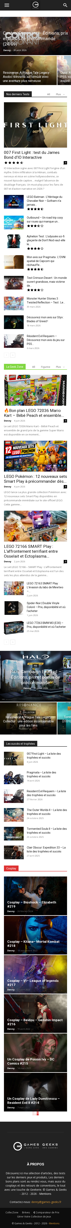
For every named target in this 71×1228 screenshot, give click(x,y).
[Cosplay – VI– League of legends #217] (35, 974)
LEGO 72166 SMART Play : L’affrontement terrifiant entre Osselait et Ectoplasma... (31, 551)
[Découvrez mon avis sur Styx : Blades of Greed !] (14, 322)
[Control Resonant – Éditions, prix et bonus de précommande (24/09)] (35, 38)
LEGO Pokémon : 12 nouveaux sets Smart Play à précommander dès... (35, 479)
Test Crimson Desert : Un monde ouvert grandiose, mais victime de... (47, 281)
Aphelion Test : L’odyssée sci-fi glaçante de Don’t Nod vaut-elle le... (46, 240)
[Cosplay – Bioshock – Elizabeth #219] (35, 895)
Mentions (45, 1193)
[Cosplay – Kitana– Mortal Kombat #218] (35, 935)
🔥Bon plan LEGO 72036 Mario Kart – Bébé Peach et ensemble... (34, 413)
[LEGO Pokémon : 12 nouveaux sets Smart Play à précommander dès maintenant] (35, 456)
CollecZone (12, 1212)
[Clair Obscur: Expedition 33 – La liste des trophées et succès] (14, 852)
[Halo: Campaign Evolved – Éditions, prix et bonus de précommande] (35, 676)
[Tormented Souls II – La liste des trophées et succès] (14, 833)
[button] (6, 5)
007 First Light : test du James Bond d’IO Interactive (32, 155)
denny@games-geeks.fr (46, 1202)
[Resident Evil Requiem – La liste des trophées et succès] (14, 796)
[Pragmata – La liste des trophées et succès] (14, 777)
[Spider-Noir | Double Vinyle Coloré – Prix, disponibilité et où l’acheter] (14, 608)
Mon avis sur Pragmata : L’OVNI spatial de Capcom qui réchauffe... (46, 261)
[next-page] (12, 355)
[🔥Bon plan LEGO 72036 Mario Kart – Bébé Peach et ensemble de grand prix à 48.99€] (35, 390)
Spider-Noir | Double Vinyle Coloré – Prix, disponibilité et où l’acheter (46, 607)
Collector (28, 712)
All (48, 94)
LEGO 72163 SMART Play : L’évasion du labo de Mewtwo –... (45, 587)
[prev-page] (6, 355)
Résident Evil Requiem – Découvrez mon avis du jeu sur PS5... (46, 340)
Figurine (45, 366)
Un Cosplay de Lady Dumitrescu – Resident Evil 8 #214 (33, 1101)
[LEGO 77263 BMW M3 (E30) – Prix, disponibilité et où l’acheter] (14, 628)
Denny (7, 50)
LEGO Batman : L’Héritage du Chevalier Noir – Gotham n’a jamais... (44, 200)
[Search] (65, 5)
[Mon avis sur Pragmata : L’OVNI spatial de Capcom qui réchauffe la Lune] (14, 262)
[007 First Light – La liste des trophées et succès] (14, 758)
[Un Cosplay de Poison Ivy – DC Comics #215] (35, 1052)
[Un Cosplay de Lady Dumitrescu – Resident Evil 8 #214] (35, 1092)
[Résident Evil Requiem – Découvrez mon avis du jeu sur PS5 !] (14, 341)
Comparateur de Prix (47, 1212)
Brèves (26, 1212)
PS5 (35, 666)
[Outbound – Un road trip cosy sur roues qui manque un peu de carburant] (14, 222)
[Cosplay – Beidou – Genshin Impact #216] (35, 1013)
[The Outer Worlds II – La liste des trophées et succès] (14, 815)
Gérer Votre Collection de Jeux (34, 1216)
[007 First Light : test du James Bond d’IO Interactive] (35, 125)
